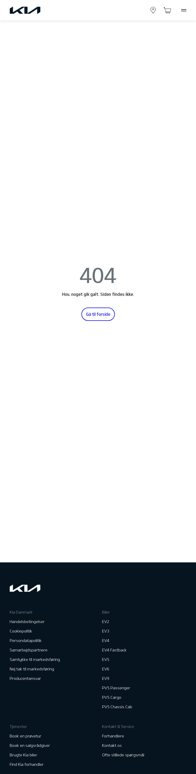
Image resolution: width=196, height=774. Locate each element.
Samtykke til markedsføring (35, 659)
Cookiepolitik (21, 631)
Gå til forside (98, 314)
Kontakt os (112, 745)
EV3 (105, 631)
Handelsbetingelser (27, 621)
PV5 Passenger (116, 688)
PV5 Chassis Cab (117, 707)
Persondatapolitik (26, 640)
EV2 (105, 621)
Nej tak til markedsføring (32, 669)
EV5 (105, 659)
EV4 (105, 640)
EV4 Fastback (114, 650)
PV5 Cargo (111, 697)
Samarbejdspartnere (28, 650)
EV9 (105, 678)
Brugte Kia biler (23, 755)
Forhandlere (113, 736)
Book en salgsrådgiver (30, 745)
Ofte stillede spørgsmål (123, 755)
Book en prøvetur (25, 736)
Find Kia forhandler (27, 764)
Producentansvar (25, 678)
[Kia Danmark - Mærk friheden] (37, 10)
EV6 (105, 669)
